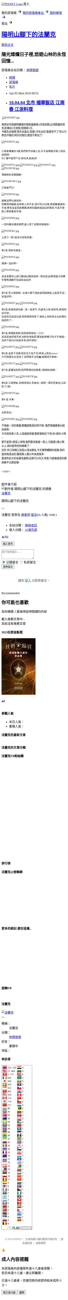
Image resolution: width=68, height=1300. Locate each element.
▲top (5, 536)
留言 (34, 514)
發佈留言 (8, 566)
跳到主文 (8, 45)
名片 (12, 86)
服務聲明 (41, 1243)
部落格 (13, 82)
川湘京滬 (31, 529)
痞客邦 (25, 514)
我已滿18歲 (9, 1292)
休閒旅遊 (32, 70)
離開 (21, 1292)
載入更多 (8, 543)
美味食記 (31, 525)
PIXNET (17, 1239)
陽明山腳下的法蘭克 (29, 34)
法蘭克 (6, 493)
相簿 (12, 77)
